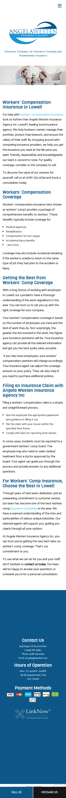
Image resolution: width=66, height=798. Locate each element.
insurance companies (24, 508)
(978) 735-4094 (36, 654)
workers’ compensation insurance (41, 114)
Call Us (16, 792)
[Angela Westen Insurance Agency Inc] (33, 33)
